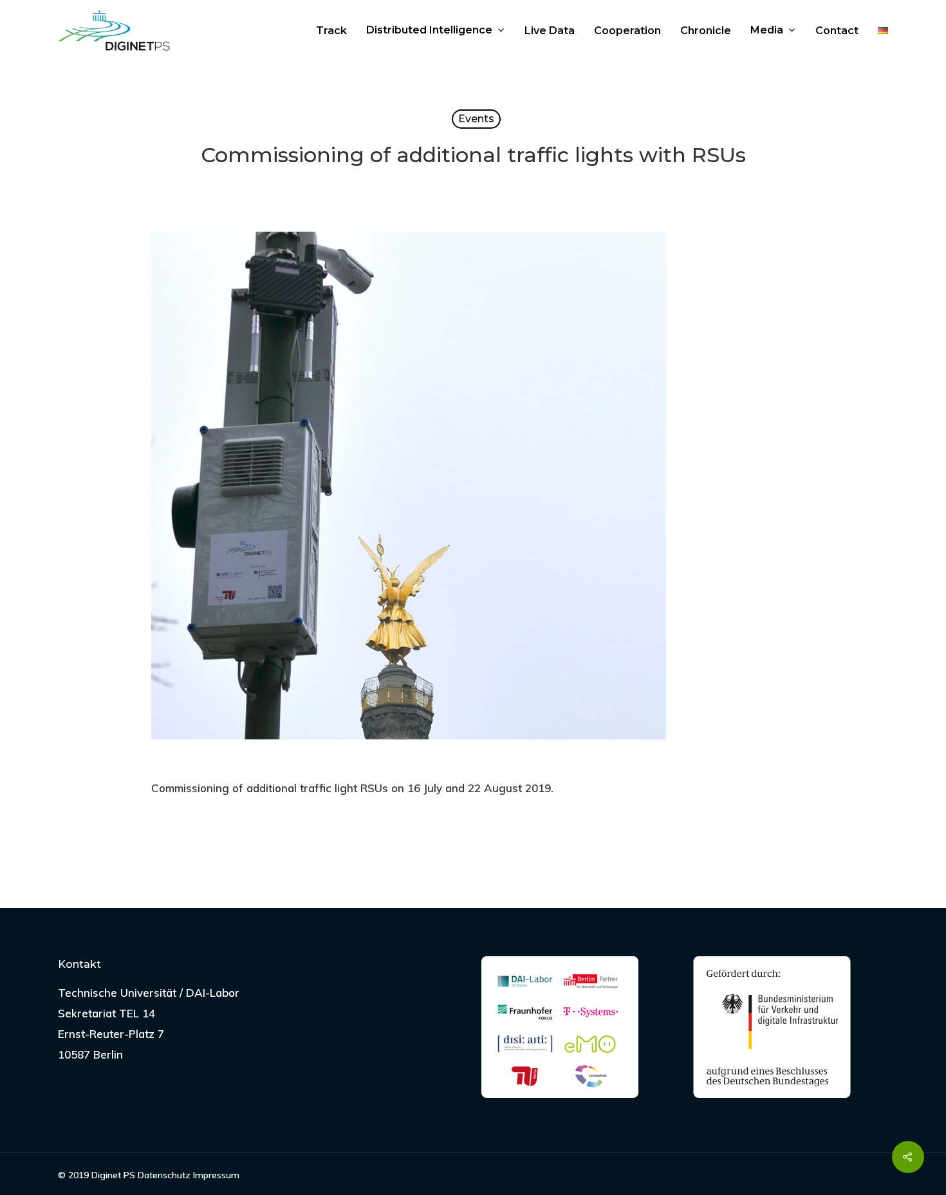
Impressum (216, 1175)
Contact (836, 30)
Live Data (549, 30)
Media (766, 31)
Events (476, 119)
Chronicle (705, 30)
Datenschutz (164, 1175)
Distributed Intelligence (429, 31)
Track (331, 30)
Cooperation (627, 30)
